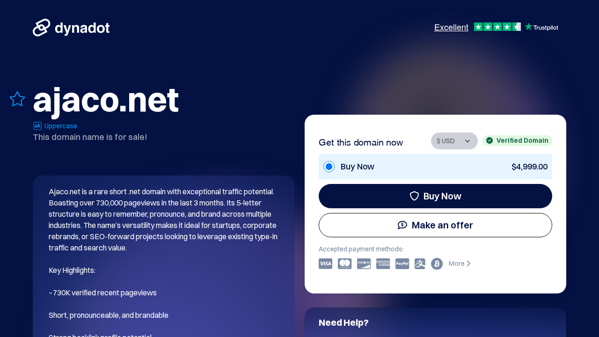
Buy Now (442, 196)
